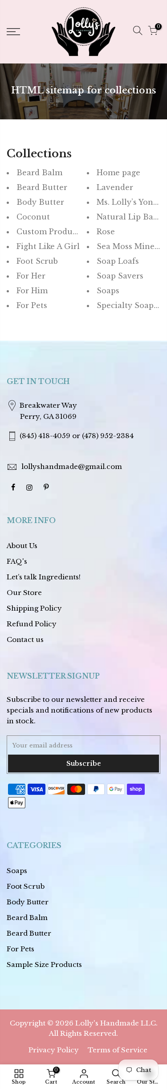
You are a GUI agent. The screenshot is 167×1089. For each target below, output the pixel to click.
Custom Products (49, 231)
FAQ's (17, 561)
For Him (32, 290)
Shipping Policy (34, 608)
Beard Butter (41, 187)
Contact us (25, 639)
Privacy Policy (54, 1050)
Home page (118, 172)
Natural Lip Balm (130, 216)
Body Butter (40, 202)
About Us (22, 545)
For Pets (31, 305)
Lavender (115, 187)
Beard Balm (39, 172)
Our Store (24, 592)
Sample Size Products (44, 964)
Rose (106, 231)
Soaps (108, 290)
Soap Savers (120, 275)
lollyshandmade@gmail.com (71, 466)
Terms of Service (117, 1050)
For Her (30, 275)
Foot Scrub (37, 261)
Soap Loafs (118, 261)
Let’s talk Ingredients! (44, 577)
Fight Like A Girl (48, 246)
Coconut (33, 216)
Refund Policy (32, 624)
